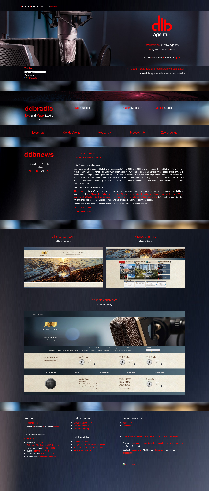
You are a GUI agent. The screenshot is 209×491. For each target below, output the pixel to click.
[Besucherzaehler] (131, 464)
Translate (33, 77)
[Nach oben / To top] (104, 474)
